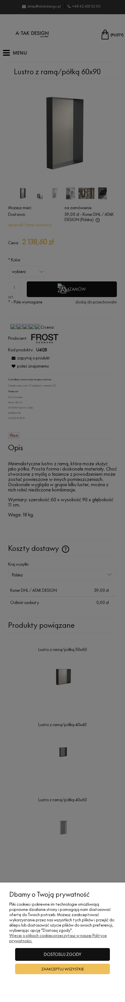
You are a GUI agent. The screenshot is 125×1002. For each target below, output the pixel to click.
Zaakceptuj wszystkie (62, 969)
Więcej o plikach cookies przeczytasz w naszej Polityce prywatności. (58, 938)
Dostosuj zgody (62, 954)
